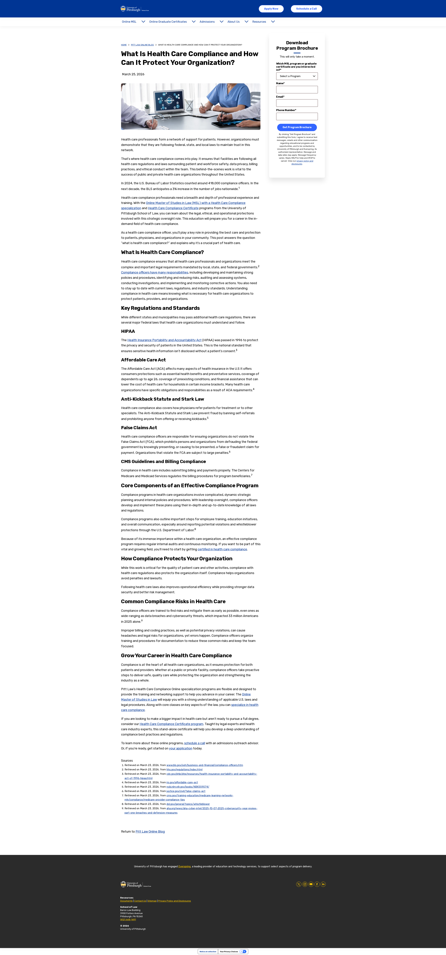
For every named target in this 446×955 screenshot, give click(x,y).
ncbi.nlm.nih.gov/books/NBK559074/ (188, 786)
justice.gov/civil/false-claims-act (186, 791)
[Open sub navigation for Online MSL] (143, 21)
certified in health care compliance (222, 549)
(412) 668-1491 (128, 919)
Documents (126, 901)
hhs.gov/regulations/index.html (184, 769)
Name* (280, 83)
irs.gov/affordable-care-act (182, 782)
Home (124, 45)
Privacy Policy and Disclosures (174, 901)
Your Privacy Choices (229, 951)
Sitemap (152, 901)
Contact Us (140, 901)
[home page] (134, 8)
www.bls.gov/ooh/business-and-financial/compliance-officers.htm (205, 765)
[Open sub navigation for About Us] (246, 21)
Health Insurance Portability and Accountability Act (164, 340)
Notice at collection (208, 951)
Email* (280, 96)
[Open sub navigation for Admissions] (221, 21)
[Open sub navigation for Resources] (272, 21)
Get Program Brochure (297, 127)
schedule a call (194, 743)
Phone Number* (286, 110)
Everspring (184, 866)
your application (180, 748)
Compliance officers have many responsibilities (154, 272)
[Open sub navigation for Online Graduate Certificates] (193, 21)
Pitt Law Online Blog (142, 45)
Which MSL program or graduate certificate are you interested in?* (296, 66)
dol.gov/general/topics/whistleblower (188, 804)
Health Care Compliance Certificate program (171, 724)
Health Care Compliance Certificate (173, 208)
